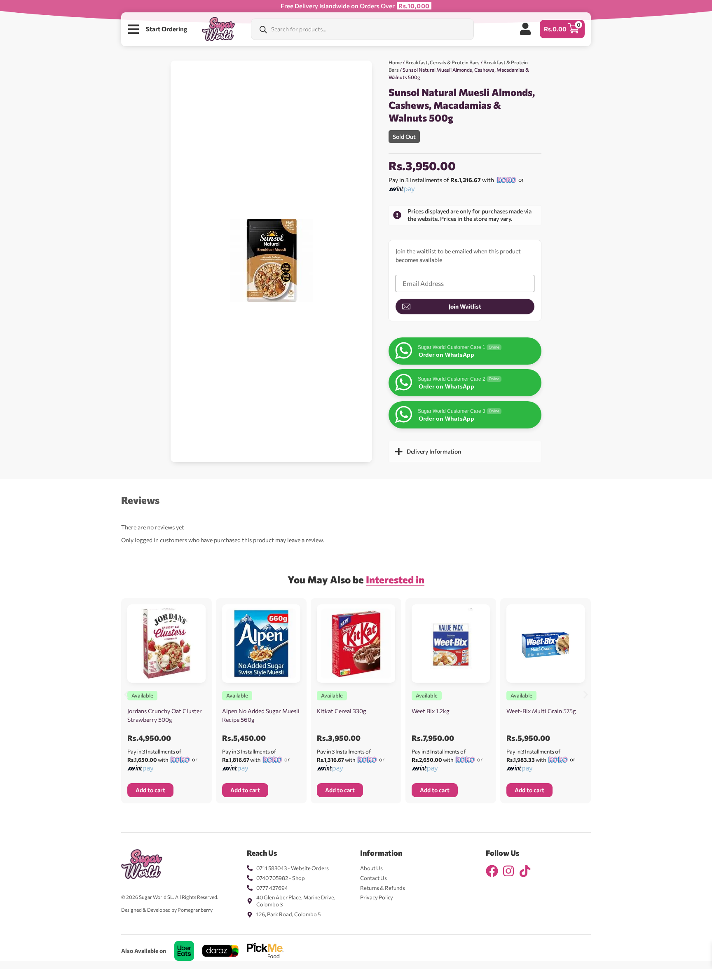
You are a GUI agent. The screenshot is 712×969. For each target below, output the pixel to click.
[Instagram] (508, 871)
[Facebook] (492, 871)
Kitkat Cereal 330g (341, 710)
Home (395, 62)
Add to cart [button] (150, 789)
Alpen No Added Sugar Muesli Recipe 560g (261, 715)
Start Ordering (166, 29)
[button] (126, 695)
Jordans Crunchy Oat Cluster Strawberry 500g (164, 715)
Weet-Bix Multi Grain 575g (541, 710)
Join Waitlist (465, 306)
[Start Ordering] (133, 29)
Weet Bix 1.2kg (431, 710)
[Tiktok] (525, 871)
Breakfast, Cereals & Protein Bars (442, 62)
